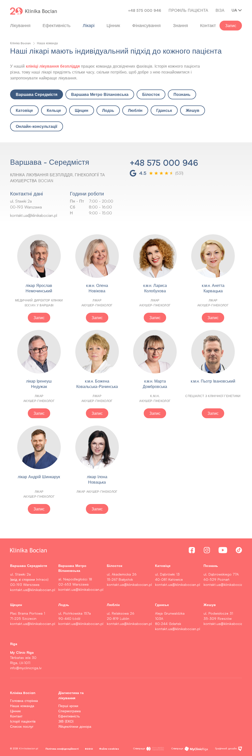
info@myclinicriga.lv (26, 668)
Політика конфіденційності (62, 748)
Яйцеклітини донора (74, 726)
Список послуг (21, 726)
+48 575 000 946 (144, 10)
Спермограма (69, 711)
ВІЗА (220, 10)
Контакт (16, 716)
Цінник (15, 711)
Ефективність (56, 25)
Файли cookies (109, 748)
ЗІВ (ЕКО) (66, 721)
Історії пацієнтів (22, 721)
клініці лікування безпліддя (53, 66)
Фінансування (146, 25)
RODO (89, 748)
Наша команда (22, 706)
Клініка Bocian (20, 43)
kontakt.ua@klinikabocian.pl (33, 215)
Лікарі (88, 25)
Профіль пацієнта (188, 10)
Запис (230, 25)
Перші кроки (68, 706)
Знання (180, 25)
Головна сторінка (24, 700)
